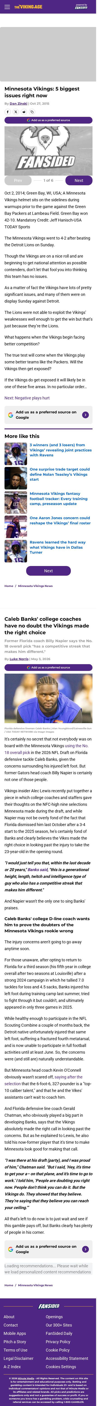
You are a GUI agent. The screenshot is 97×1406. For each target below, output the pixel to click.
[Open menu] (7, 6)
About (9, 1316)
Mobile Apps (15, 1333)
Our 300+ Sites (59, 1325)
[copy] (32, 112)
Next (79, 180)
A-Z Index (12, 1366)
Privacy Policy (58, 1341)
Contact (11, 1325)
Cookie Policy (58, 1350)
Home (9, 586)
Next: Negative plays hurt (27, 398)
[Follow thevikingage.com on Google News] (85, 415)
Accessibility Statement (67, 1358)
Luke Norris (19, 659)
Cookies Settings (61, 1366)
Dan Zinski (18, 104)
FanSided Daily (59, 1333)
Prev (18, 180)
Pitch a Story (15, 1341)
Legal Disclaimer (18, 1358)
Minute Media (26, 1378)
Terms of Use (16, 1350)
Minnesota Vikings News (35, 586)
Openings (54, 1316)
